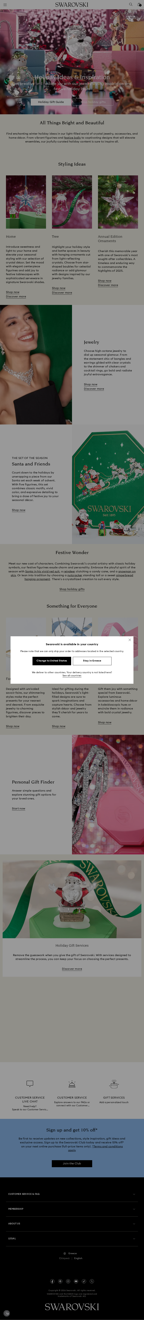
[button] (130, 640)
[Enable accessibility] (7, 1313)
